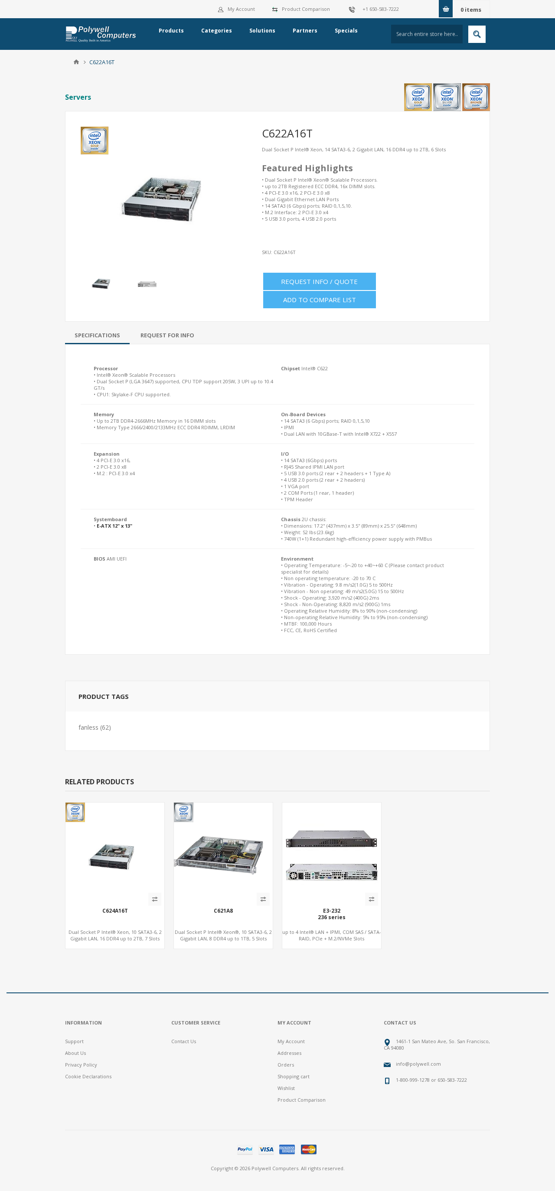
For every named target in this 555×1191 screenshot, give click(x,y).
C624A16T (115, 911)
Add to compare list (319, 299)
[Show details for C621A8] (223, 852)
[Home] (76, 62)
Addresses (289, 1053)
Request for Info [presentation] (167, 335)
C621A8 (223, 911)
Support (74, 1041)
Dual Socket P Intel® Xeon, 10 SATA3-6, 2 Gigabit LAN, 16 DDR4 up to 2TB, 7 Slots (115, 935)
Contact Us (183, 1041)
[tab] (97, 335)
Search (477, 34)
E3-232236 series (332, 914)
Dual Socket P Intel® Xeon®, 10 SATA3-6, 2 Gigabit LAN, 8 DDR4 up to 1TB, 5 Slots (223, 935)
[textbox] (427, 34)
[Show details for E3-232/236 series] (331, 852)
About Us (75, 1053)
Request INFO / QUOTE (319, 281)
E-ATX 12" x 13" (114, 525)
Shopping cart (294, 1076)
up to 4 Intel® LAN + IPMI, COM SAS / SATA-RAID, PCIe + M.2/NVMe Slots (331, 935)
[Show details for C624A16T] (114, 852)
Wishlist (286, 1088)
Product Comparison (306, 9)
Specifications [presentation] (97, 335)
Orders (286, 1064)
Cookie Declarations (88, 1076)
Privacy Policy (81, 1064)
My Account (241, 9)
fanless (88, 727)
